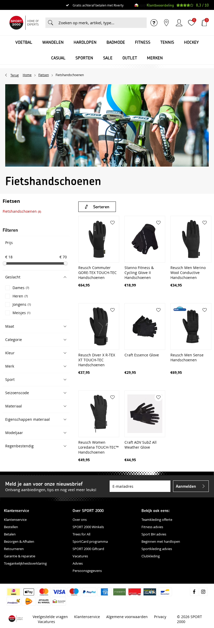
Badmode (115, 42)
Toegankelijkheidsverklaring (25, 563)
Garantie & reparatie (19, 556)
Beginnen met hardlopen (160, 541)
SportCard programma (90, 541)
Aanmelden (186, 486)
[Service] (154, 22)
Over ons (80, 519)
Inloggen (179, 22)
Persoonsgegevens (87, 570)
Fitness (142, 42)
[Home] (24, 23)
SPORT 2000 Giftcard (88, 548)
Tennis (167, 42)
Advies (78, 563)
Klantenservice (15, 519)
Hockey (191, 42)
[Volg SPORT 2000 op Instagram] (203, 592)
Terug (14, 75)
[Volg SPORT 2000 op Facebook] (194, 592)
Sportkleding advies (156, 548)
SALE (107, 57)
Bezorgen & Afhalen (19, 541)
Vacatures (80, 556)
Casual (58, 57)
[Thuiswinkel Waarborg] (140, 5)
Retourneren (14, 548)
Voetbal (23, 42)
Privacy (160, 616)
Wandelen (53, 42)
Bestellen (11, 527)
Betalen (10, 534)
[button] (36, 277)
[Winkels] (166, 22)
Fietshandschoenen (22, 211)
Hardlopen (85, 42)
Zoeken (50, 22)
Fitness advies (152, 527)
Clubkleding (150, 556)
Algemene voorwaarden (127, 616)
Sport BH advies (153, 534)
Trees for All (81, 534)
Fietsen (11, 201)
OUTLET (129, 57)
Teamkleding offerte (156, 519)
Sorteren (101, 206)
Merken (155, 57)
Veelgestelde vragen (50, 616)
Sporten (84, 57)
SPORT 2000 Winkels (88, 527)
